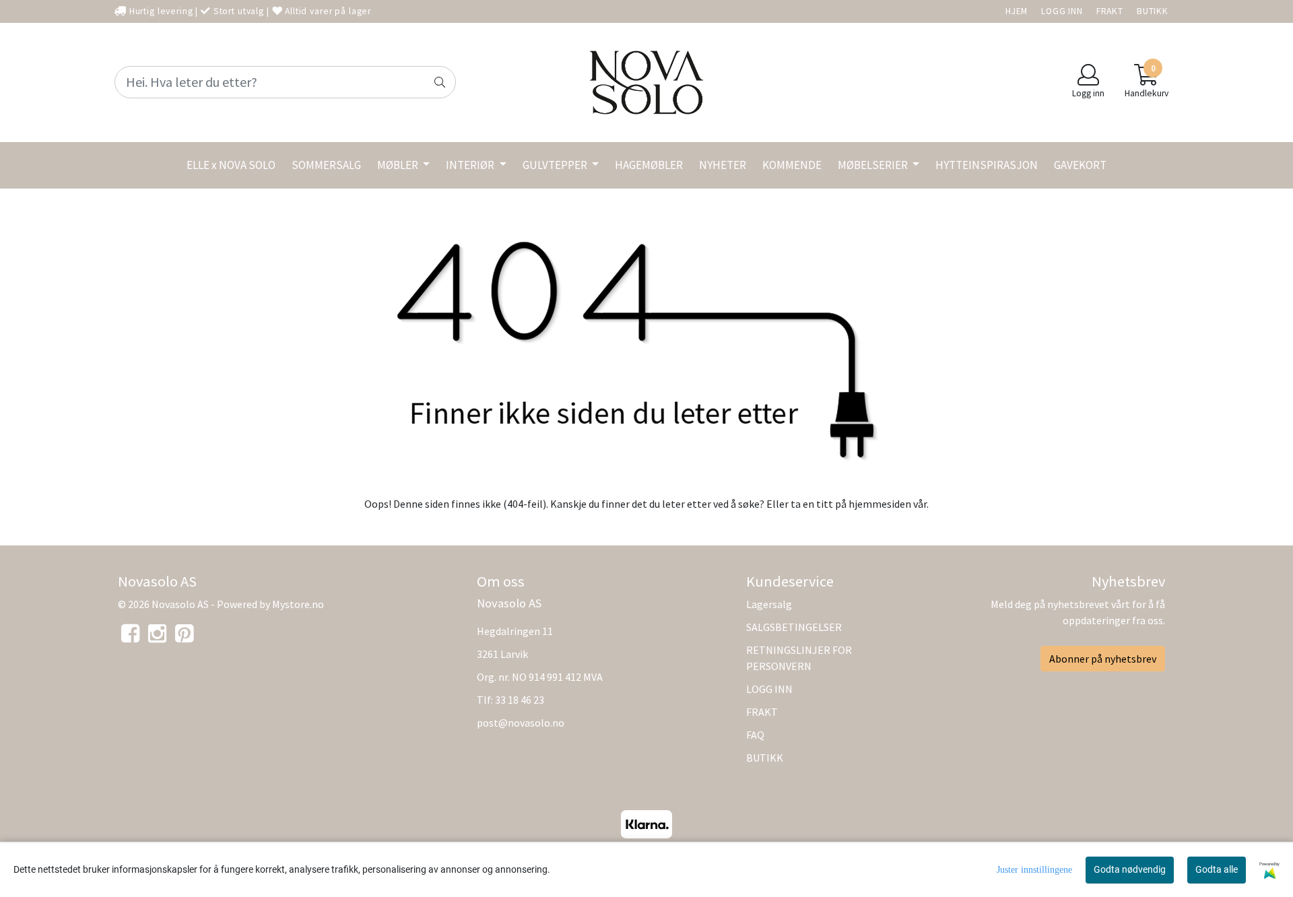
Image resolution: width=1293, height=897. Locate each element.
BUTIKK (1152, 11)
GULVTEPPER (556, 165)
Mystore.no (298, 604)
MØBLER (398, 165)
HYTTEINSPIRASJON (986, 165)
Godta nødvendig (1130, 869)
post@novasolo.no (520, 722)
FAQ (755, 734)
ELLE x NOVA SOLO (231, 165)
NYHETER (722, 165)
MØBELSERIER (874, 165)
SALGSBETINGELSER (794, 627)
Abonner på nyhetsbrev (1102, 658)
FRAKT (1109, 11)
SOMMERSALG (326, 165)
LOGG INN (1062, 11)
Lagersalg (769, 604)
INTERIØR (471, 165)
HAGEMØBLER (649, 165)
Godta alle (1216, 869)
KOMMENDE (792, 165)
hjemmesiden (880, 503)
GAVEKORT (1080, 165)
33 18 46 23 (519, 699)
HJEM (1016, 11)
